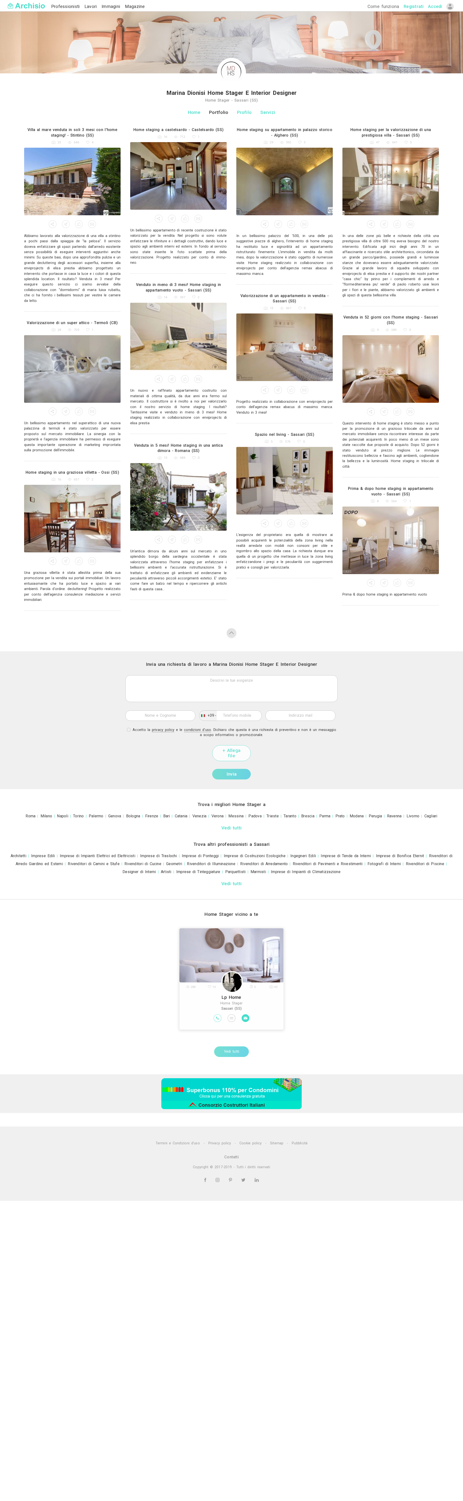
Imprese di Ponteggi (200, 856)
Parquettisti (235, 871)
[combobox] (208, 715)
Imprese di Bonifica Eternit (400, 856)
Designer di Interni (139, 871)
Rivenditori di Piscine (425, 864)
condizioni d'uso (197, 730)
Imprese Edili (43, 856)
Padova (254, 816)
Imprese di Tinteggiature (198, 871)
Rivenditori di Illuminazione (211, 864)
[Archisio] (26, 3)
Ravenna (394, 816)
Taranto (290, 816)
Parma (324, 816)
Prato (340, 816)
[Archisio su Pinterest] (231, 1180)
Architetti (18, 856)
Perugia (375, 816)
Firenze (151, 816)
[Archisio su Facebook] (205, 1180)
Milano (46, 816)
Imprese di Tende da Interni (346, 856)
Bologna (133, 816)
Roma (30, 816)
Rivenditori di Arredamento (264, 864)
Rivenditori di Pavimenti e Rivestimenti (328, 864)
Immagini (112, 6)
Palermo (96, 816)
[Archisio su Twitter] (244, 1180)
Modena (357, 816)
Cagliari (430, 816)
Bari (166, 816)
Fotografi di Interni (384, 864)
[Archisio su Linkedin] (257, 1180)
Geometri (174, 864)
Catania (181, 816)
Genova (114, 816)
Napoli (62, 816)
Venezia (199, 816)
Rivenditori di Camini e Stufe (94, 864)
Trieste (272, 816)
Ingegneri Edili (303, 856)
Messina (236, 816)
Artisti (166, 871)
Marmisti (258, 871)
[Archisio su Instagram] (218, 1180)
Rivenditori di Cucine (142, 864)
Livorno (413, 816)
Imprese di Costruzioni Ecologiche (255, 856)
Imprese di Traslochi (158, 856)
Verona (217, 816)
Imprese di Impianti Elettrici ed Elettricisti (97, 856)
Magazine (135, 6)
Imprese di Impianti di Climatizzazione (305, 871)
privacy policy (163, 730)
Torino (78, 816)
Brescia (307, 816)
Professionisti (66, 6)
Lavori (91, 6)
